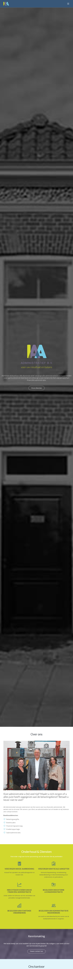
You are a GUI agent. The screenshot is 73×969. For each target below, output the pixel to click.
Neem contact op (36, 951)
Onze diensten (36, 388)
